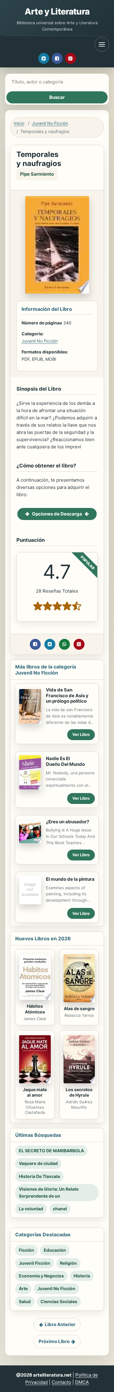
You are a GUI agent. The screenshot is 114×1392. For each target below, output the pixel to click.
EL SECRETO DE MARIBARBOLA (51, 1150)
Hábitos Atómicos (35, 1008)
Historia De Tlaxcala (39, 1176)
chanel (60, 1208)
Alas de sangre (79, 1008)
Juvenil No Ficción (50, 123)
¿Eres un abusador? (67, 821)
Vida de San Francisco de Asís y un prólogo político (67, 695)
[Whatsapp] (64, 644)
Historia (82, 1275)
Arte (23, 1288)
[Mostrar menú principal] (102, 44)
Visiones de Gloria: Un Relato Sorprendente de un (49, 1192)
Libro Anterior (60, 1324)
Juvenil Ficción (34, 1263)
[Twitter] (43, 58)
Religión (68, 1263)
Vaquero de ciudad (38, 1163)
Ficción (26, 1250)
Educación (55, 1250)
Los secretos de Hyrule (79, 1092)
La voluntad (31, 1208)
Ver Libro (81, 734)
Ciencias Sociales (58, 1301)
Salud (25, 1301)
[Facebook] (57, 58)
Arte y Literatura (57, 11)
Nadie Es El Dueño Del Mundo (65, 761)
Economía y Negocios (41, 1275)
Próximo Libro (54, 1341)
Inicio (19, 123)
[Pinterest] (70, 58)
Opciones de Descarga (57, 514)
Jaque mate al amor (35, 1092)
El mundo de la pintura (70, 879)
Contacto (61, 1382)
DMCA (82, 1382)
